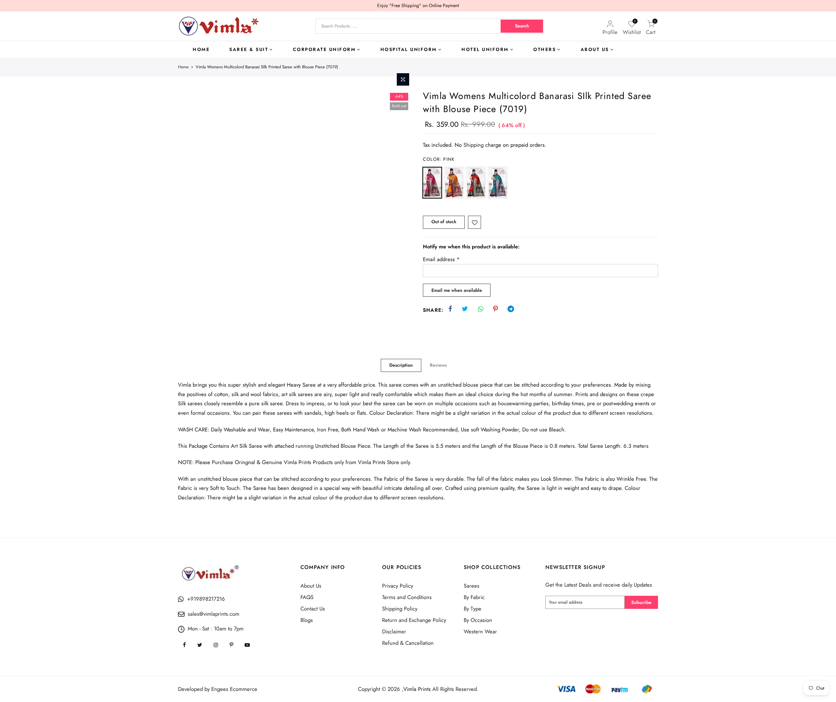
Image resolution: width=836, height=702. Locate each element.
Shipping (473, 145)
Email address (441, 259)
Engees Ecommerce (234, 689)
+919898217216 (206, 599)
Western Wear (480, 631)
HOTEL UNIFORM (485, 49)
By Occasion (478, 620)
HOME (201, 49)
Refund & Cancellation (408, 643)
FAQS (307, 597)
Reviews (438, 365)
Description (401, 365)
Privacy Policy (397, 586)
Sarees (471, 586)
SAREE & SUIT (248, 49)
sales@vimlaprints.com (213, 614)
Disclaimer (394, 631)
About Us (310, 586)
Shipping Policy (399, 608)
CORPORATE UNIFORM (324, 49)
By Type (472, 608)
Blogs (306, 620)
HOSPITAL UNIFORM (408, 49)
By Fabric (474, 597)
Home (183, 67)
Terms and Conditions (407, 597)
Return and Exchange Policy (414, 620)
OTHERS (544, 49)
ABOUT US (595, 49)
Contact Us (312, 608)
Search (522, 26)
